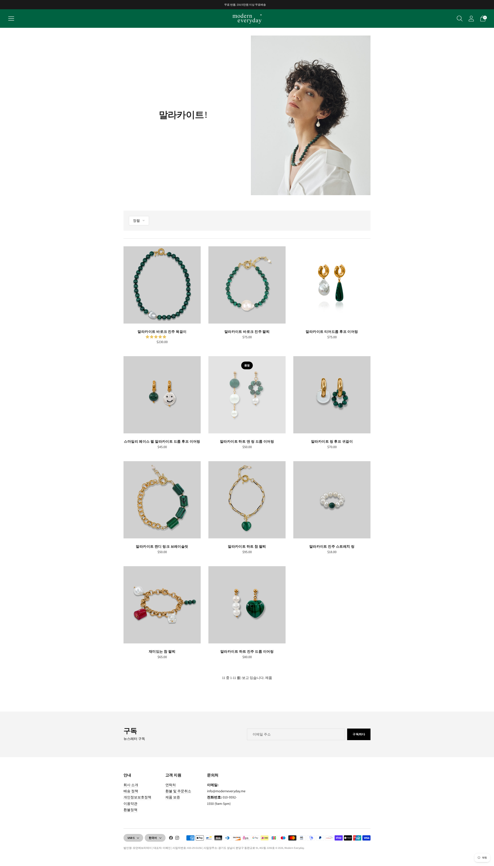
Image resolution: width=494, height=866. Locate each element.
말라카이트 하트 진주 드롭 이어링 (247, 651)
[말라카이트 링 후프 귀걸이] (331, 394)
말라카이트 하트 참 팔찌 (247, 546)
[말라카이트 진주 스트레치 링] (331, 499)
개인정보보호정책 (137, 797)
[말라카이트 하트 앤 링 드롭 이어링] (247, 394)
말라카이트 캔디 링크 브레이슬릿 (162, 546)
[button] (156, 337)
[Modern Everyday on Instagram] (177, 838)
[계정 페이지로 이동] (471, 18)
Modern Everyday (294, 848)
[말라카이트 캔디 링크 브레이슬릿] (162, 499)
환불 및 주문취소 (178, 791)
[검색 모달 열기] (459, 18)
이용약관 (130, 803)
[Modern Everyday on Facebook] (171, 838)
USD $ (131, 838)
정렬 (136, 220)
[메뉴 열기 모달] (11, 18)
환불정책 (130, 810)
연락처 (170, 785)
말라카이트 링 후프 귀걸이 (332, 441)
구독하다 (359, 734)
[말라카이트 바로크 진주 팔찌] (247, 285)
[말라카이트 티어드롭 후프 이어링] (331, 285)
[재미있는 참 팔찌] (162, 604)
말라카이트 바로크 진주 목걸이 (162, 331)
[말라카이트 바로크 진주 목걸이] (162, 285)
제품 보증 (172, 797)
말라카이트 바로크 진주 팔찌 (247, 331)
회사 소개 (131, 785)
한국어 (153, 838)
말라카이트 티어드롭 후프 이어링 (332, 331)
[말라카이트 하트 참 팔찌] (247, 499)
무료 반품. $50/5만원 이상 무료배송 (245, 4)
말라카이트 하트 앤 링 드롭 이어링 (247, 441)
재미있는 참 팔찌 (162, 651)
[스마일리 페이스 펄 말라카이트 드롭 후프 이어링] (162, 394)
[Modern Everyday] (247, 19)
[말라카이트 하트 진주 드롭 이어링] (247, 604)
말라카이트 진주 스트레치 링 (332, 546)
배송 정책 (131, 791)
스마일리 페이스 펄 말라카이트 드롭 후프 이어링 (162, 441)
